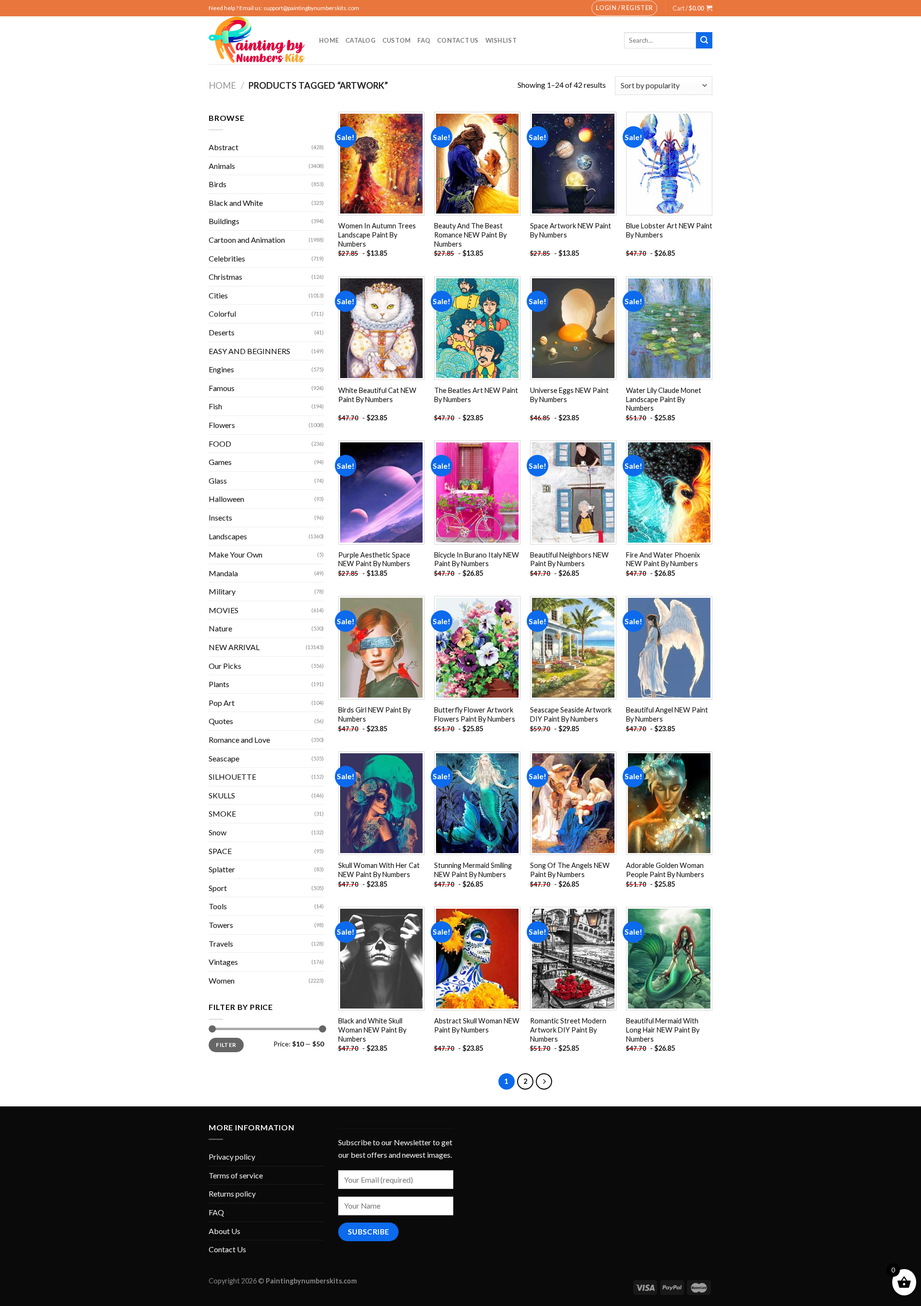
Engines (221, 369)
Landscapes (228, 536)
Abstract (223, 147)
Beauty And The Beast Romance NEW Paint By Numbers (470, 235)
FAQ (423, 40)
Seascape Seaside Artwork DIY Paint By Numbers (571, 714)
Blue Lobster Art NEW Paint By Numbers (669, 230)
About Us (224, 1230)
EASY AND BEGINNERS (249, 351)
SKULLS (222, 795)
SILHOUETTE (232, 776)
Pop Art (222, 702)
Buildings (224, 221)
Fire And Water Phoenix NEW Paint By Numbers (663, 559)
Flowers (222, 424)
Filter (226, 1044)
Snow (217, 832)
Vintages (223, 961)
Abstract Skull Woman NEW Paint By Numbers (477, 1025)
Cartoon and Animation (247, 239)
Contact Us (458, 40)
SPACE (220, 850)
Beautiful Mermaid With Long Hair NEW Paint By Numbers (662, 1030)
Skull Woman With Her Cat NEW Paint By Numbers (379, 870)
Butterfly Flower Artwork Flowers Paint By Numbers (474, 714)
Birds (217, 184)
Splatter (222, 869)
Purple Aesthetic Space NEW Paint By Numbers (374, 559)
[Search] (704, 40)
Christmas (225, 276)
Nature (220, 628)
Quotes (221, 720)
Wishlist (501, 40)
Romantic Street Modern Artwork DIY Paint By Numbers (568, 1030)
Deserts (222, 332)
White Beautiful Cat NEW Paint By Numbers (377, 395)
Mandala (223, 573)
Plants (219, 684)
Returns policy (232, 1193)
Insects (220, 517)
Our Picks (225, 665)
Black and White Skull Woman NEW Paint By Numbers (372, 1030)
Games (220, 461)
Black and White (236, 202)
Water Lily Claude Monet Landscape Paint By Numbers (663, 399)
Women (222, 980)
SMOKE (222, 813)
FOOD (220, 443)
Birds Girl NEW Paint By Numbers (374, 714)
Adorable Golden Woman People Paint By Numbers (665, 870)
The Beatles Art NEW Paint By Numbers (476, 395)
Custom (396, 40)
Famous (222, 387)
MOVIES (223, 610)
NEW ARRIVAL (234, 647)
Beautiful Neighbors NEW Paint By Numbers (569, 559)
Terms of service (236, 1175)
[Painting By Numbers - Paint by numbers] (257, 40)
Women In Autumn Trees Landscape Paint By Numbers (377, 235)
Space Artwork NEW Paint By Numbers (570, 230)
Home (329, 40)
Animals (222, 165)
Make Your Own (235, 554)
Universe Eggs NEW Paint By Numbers (569, 395)
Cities (218, 295)
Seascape (224, 758)
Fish (215, 406)
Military (222, 591)
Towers (221, 924)
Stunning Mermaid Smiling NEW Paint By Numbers (473, 870)
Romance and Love (239, 739)
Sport (218, 887)
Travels (221, 943)
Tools (218, 906)
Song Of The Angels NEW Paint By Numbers (570, 870)
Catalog (360, 40)
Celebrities (227, 258)
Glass (218, 480)
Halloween (226, 498)
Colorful (222, 313)
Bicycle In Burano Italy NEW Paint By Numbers (476, 559)
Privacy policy (232, 1156)
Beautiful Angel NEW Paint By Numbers (667, 714)
